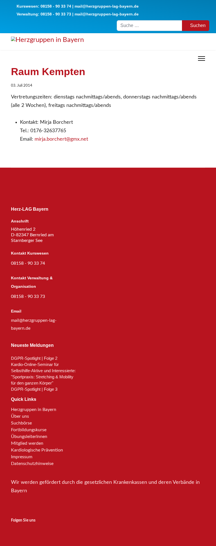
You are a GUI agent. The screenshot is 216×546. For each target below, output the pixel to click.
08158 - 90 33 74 (55, 6)
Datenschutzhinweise (32, 463)
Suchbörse (21, 423)
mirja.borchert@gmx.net (61, 139)
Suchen (197, 25)
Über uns (20, 416)
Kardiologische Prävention (37, 450)
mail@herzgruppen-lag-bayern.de (107, 6)
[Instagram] (14, 530)
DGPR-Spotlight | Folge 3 (34, 389)
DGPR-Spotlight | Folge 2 (34, 358)
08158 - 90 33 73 (55, 14)
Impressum (21, 457)
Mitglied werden (27, 443)
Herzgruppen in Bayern (33, 409)
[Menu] (201, 58)
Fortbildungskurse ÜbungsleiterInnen (29, 433)
